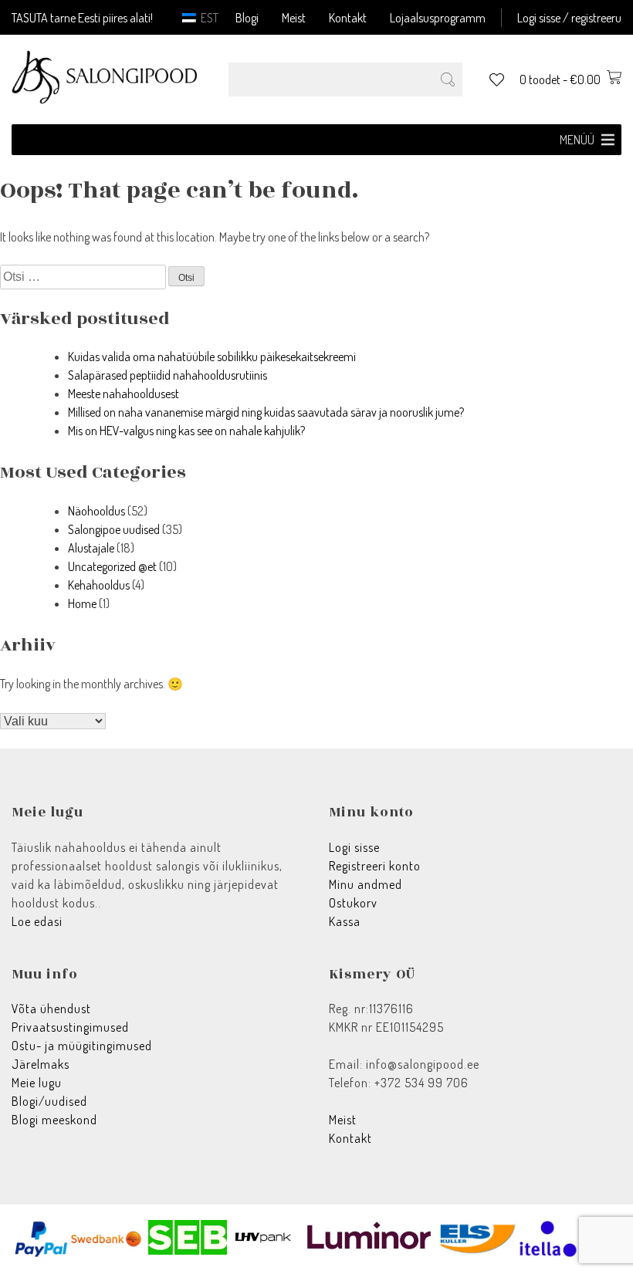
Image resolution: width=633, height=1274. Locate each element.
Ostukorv (353, 903)
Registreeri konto (375, 866)
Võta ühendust (51, 1008)
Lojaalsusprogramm (438, 17)
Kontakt (348, 17)
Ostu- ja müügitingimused (82, 1045)
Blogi (247, 17)
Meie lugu (37, 1082)
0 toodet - (560, 79)
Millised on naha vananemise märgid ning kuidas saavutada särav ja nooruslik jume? (266, 412)
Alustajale (91, 548)
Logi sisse (354, 847)
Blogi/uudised (49, 1101)
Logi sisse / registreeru (569, 17)
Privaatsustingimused (70, 1027)
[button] (577, 139)
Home (82, 603)
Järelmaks (40, 1064)
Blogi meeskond (54, 1119)
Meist (294, 17)
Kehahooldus (99, 585)
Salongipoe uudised (114, 529)
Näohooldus (96, 511)
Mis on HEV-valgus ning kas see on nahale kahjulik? (186, 430)
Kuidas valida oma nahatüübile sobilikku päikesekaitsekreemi (212, 356)
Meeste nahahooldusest (123, 393)
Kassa (345, 921)
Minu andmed (365, 884)
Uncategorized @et (112, 566)
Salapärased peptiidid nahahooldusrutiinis (167, 375)
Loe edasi (37, 921)
